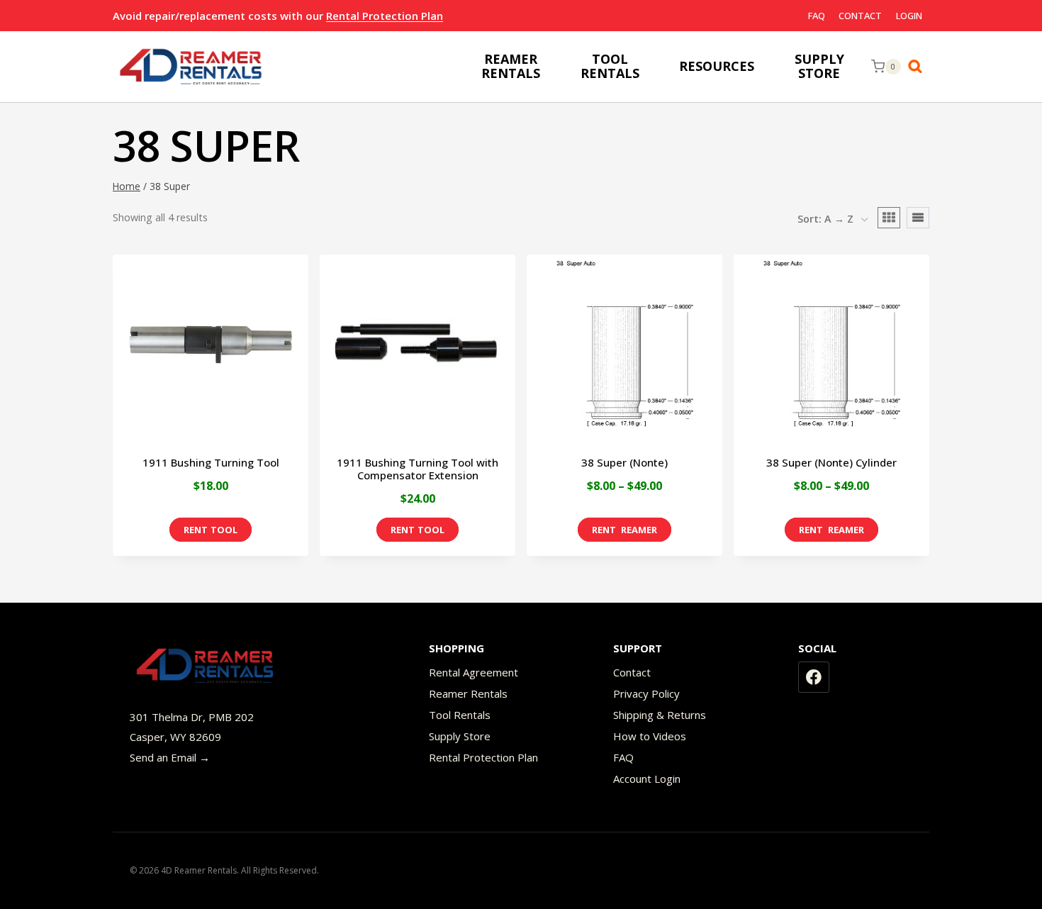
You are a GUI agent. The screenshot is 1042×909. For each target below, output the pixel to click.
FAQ (816, 15)
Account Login (646, 778)
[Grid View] (889, 217)
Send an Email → (170, 757)
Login (909, 15)
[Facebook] (813, 677)
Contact (860, 15)
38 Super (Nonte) (624, 462)
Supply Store (460, 736)
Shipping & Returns (659, 715)
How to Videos (649, 736)
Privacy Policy (646, 693)
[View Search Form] (918, 67)
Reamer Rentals (468, 693)
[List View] (918, 217)
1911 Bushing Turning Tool (210, 462)
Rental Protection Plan (384, 16)
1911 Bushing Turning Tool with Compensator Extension (417, 468)
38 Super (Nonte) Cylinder (831, 462)
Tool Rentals (460, 715)
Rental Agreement (473, 672)
